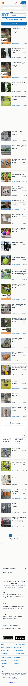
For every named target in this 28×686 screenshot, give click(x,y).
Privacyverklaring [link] (18, 650)
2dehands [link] (4, 663)
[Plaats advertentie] (23, 2)
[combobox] (12, 7)
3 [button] (17, 535)
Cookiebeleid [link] (4, 653)
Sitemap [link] (3, 666)
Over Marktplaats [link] (6, 657)
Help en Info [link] (17, 647)
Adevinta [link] (16, 660)
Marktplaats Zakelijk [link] (19, 644)
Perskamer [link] (4, 660)
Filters (15, 23)
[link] (3, 2)
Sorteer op (12, 12)
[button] (16, 2)
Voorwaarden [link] (5, 650)
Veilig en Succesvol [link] (6, 647)
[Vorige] (6, 535)
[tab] (3, 15)
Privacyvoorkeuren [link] (19, 653)
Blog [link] (2, 644)
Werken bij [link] (17, 657)
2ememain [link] (17, 663)
